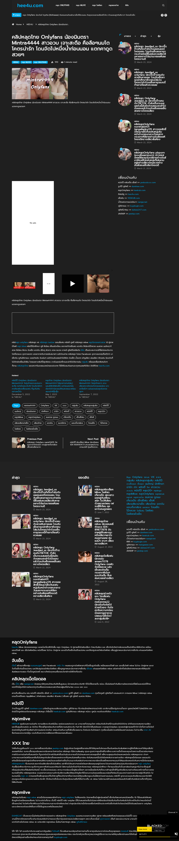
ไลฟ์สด (18, 428)
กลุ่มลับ (85, 361)
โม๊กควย (103, 423)
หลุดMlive (19, 417)
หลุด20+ (101, 411)
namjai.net (142, 202)
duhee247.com (139, 209)
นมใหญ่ (18, 411)
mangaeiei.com (146, 544)
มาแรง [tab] (127, 36)
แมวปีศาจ (62, 423)
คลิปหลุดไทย (22, 365)
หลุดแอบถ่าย (114, 5)
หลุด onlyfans (22, 342)
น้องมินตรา (31, 411)
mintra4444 (29, 405)
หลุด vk (24, 776)
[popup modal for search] (163, 5)
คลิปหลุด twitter (47, 342)
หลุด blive (21, 346)
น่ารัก (56, 411)
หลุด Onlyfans (62, 5)
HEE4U (30, 24)
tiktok (146, 477)
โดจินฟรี (55, 831)
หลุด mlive (81, 5)
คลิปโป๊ (106, 405)
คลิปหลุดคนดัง (18, 763)
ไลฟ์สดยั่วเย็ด (32, 428)
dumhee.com (138, 186)
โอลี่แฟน (140, 510)
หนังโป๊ (90, 411)
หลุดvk (129, 497)
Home (19, 24)
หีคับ (127, 5)
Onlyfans (45, 405)
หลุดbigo (158, 490)
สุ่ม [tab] (159, 36)
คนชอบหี (124, 831)
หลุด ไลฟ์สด (97, 5)
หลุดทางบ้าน (139, 497)
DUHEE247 (17, 815)
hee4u (15, 647)
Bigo (129, 477)
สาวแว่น (130, 490)
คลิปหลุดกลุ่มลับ (90, 405)
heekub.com (139, 190)
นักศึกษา (45, 411)
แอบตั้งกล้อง (77, 423)
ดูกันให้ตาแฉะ (81, 822)
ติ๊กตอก (140, 484)
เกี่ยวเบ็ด (67, 417)
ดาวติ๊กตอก (131, 484)
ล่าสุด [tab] (143, 36)
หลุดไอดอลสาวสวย (97, 342)
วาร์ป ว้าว (61, 665)
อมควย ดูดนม (52, 417)
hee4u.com (104, 365)
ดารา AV (147, 730)
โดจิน (142, 834)
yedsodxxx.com (148, 182)
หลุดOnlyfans (35, 417)
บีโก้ (135, 487)
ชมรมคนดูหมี (36, 665)
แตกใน (50, 423)
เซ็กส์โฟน (80, 417)
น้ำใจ (17, 684)
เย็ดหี (92, 417)
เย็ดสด (90, 668)
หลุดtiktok (159, 494)
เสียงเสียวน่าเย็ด (22, 423)
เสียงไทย (38, 423)
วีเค (148, 487)
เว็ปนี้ (14, 665)
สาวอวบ (78, 411)
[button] (162, 15)
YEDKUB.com (134, 198)
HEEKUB (15, 723)
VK (56, 405)
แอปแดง (146, 507)
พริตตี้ (66, 411)
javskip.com (134, 213)
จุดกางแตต (105, 818)
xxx (64, 405)
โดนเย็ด (91, 423)
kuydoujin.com (136, 205)
